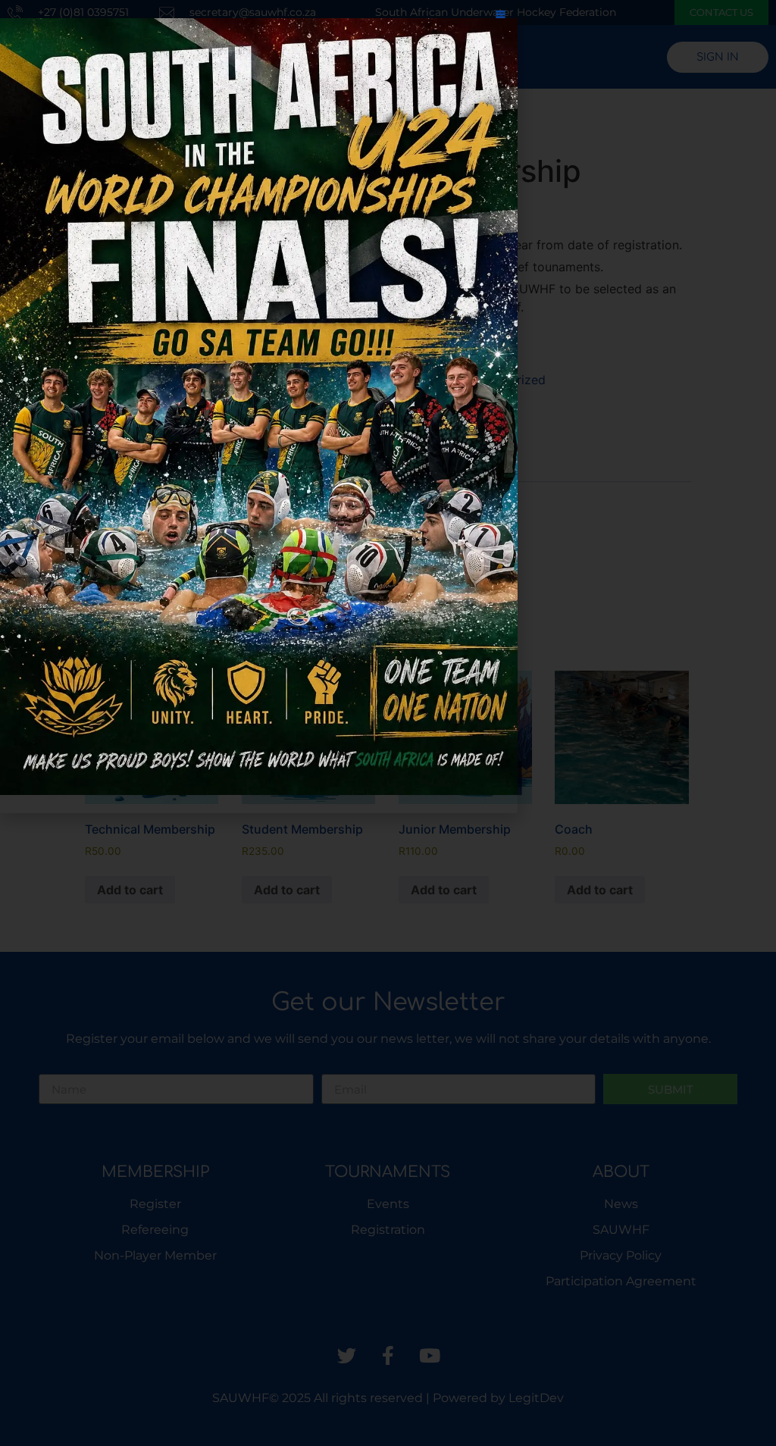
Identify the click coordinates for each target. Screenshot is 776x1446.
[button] (500, 17)
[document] (388, 723)
